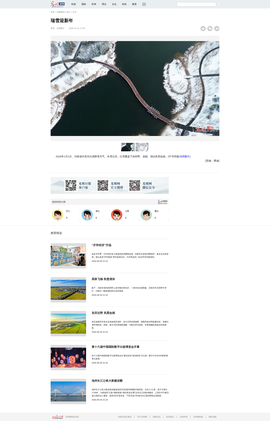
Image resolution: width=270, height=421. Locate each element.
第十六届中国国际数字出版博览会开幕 (116, 346)
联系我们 (170, 417)
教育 (134, 4)
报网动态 (157, 417)
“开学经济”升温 (101, 245)
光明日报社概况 (125, 417)
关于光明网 (142, 417)
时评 (94, 4)
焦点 (68, 12)
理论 (104, 4)
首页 (53, 12)
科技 (124, 4)
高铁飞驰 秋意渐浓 (103, 279)
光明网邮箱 (198, 417)
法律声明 (184, 417)
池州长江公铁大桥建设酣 (107, 380)
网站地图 (213, 417)
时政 (73, 4)
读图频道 (61, 12)
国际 (84, 4)
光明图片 (60, 28)
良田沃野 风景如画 (103, 312)
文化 (114, 4)
